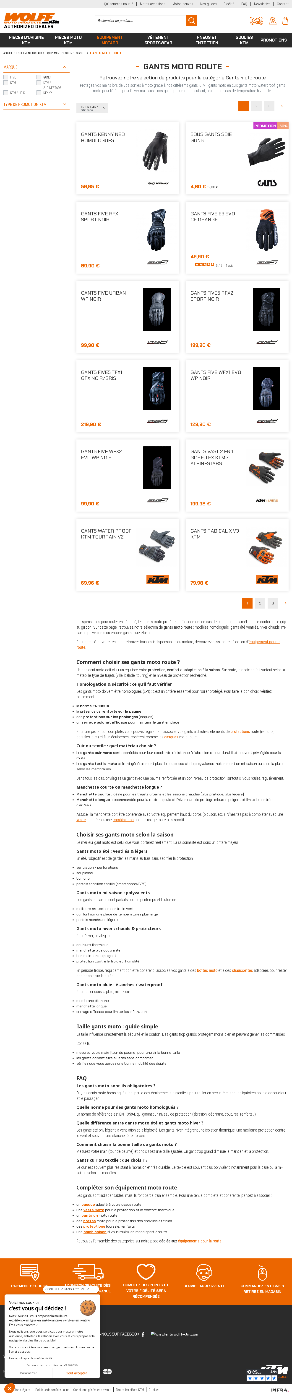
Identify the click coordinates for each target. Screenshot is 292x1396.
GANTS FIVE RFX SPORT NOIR (99, 216)
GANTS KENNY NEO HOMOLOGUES (103, 137)
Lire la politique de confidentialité (30, 1358)
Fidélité (229, 4)
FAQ (244, 4)
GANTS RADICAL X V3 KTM (214, 534)
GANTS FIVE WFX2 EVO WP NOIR (101, 454)
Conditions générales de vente (92, 1390)
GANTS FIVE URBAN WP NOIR (103, 296)
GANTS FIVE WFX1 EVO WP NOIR (215, 375)
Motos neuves (182, 4)
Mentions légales (20, 1390)
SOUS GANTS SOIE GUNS (211, 137)
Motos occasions (152, 4)
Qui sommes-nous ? (118, 4)
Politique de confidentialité (51, 1390)
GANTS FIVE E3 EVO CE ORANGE (212, 216)
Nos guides (208, 4)
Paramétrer (28, 1373)
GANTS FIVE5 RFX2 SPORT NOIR (211, 296)
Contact (283, 4)
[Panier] (285, 20)
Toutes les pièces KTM (130, 1390)
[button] (9, 1388)
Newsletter (262, 4)
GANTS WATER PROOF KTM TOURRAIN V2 (106, 534)
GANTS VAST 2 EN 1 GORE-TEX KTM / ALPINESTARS (211, 457)
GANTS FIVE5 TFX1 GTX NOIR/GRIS (101, 375)
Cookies (154, 1390)
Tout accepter (76, 1373)
